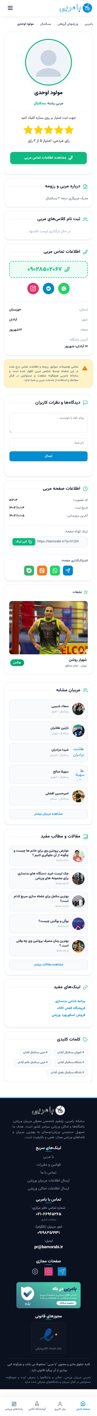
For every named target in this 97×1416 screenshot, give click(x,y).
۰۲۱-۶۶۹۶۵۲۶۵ (48, 1214)
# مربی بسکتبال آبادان (35, 1052)
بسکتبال (45, 24)
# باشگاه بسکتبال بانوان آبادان (67, 1072)
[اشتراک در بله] (29, 571)
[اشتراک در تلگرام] (68, 571)
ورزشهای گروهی (68, 24)
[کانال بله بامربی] (48, 1295)
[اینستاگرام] (33, 288)
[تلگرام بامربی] (62, 1271)
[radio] (28, 131)
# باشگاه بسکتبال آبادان (71, 1062)
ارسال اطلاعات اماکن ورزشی (48, 1188)
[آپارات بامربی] (35, 1271)
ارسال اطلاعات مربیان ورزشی (48, 1181)
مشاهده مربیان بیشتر (48, 813)
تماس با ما (48, 1173)
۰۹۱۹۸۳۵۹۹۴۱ (48, 1233)
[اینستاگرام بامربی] (48, 1271)
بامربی (89, 24)
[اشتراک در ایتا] (42, 571)
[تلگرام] (48, 288)
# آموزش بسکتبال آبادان (70, 1052)
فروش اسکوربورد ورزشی (68, 1015)
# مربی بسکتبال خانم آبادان (33, 1062)
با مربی (48, 1157)
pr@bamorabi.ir (48, 1247)
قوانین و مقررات (49, 1165)
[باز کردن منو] (10, 8)
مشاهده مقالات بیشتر (48, 964)
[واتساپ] (64, 288)
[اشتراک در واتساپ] (55, 571)
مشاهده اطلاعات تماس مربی (45, 158)
